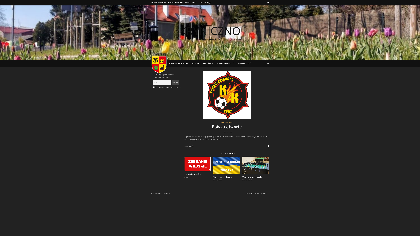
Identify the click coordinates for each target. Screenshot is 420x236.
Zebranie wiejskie (193, 174)
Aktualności (227, 123)
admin (191, 146)
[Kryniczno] (159, 63)
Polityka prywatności (260, 193)
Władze (171, 3)
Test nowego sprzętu (252, 177)
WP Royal (167, 193)
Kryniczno (210, 30)
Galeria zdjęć (205, 3)
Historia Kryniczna (158, 3)
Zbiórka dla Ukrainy (222, 177)
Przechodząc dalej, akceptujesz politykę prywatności (174, 87)
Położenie (179, 3)
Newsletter (249, 193)
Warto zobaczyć (192, 3)
